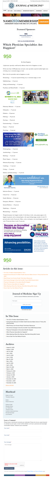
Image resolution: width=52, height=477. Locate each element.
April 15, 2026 (9, 363)
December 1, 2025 (10, 380)
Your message (7, 442)
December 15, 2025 (11, 378)
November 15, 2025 (11, 382)
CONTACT (45, 10)
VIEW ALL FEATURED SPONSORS (26, 41)
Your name (7, 428)
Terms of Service (38, 471)
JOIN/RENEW (39, 10)
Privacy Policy (30, 471)
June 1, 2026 (9, 357)
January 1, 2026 (10, 377)
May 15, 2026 (9, 359)
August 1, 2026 (10, 349)
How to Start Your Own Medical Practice (13, 288)
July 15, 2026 (9, 351)
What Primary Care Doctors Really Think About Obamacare (18, 278)
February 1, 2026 (10, 373)
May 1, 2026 (9, 361)
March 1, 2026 (9, 369)
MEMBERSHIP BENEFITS (28, 10)
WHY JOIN (10, 10)
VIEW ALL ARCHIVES (10, 385)
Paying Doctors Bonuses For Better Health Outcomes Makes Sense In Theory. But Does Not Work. (26, 275)
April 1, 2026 (9, 365)
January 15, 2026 (10, 375)
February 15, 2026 (10, 371)
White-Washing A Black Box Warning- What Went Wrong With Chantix (20, 286)
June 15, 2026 (9, 355)
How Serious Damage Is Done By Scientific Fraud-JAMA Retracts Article (21, 280)
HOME (4, 10)
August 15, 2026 (10, 347)
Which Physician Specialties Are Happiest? (14, 284)
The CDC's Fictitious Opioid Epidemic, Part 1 (14, 272)
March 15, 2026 (10, 367)
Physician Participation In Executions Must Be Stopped (17, 282)
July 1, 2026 (9, 353)
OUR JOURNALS (17, 10)
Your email (7, 435)
